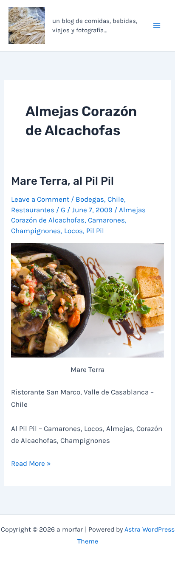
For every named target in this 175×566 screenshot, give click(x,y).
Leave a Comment (40, 199)
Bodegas (90, 199)
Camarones (106, 220)
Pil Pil (95, 230)
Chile (115, 199)
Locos (73, 230)
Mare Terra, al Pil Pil (62, 181)
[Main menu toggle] (157, 25)
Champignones (36, 230)
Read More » (31, 464)
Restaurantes (32, 210)
